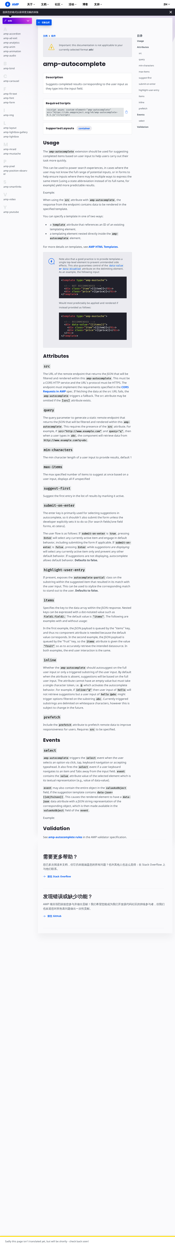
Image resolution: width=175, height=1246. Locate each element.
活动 (71, 4)
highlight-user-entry (149, 90)
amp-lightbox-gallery (15, 132)
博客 (85, 4)
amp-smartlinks (12, 186)
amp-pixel (9, 166)
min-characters (146, 65)
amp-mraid (9, 149)
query (142, 59)
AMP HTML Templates (103, 247)
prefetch (143, 108)
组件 (53, 36)
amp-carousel (11, 81)
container (84, 128)
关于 (30, 4)
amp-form (9, 102)
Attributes (143, 47)
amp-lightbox (11, 136)
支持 (97, 4)
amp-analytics (11, 42)
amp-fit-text (10, 93)
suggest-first (145, 77)
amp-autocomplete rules (65, 837)
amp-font (8, 98)
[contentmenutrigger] (153, 37)
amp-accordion (12, 33)
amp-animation (12, 51)
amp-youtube (11, 211)
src (140, 53)
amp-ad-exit (10, 38)
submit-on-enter (147, 84)
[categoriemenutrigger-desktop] (44, 22)
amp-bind (9, 68)
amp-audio (9, 55)
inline (141, 102)
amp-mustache (12, 153)
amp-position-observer (15, 172)
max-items (144, 71)
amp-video (9, 199)
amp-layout (9, 127)
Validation (143, 127)
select (142, 120)
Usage (140, 41)
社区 (57, 4)
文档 (43, 4)
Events (140, 114)
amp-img (8, 115)
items (141, 96)
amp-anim (9, 46)
